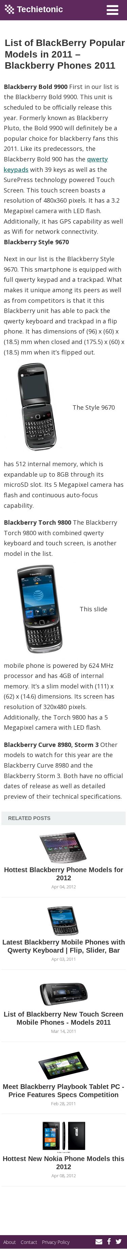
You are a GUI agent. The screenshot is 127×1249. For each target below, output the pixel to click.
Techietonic (40, 9)
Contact (29, 1242)
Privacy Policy (55, 1242)
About (9, 1242)
